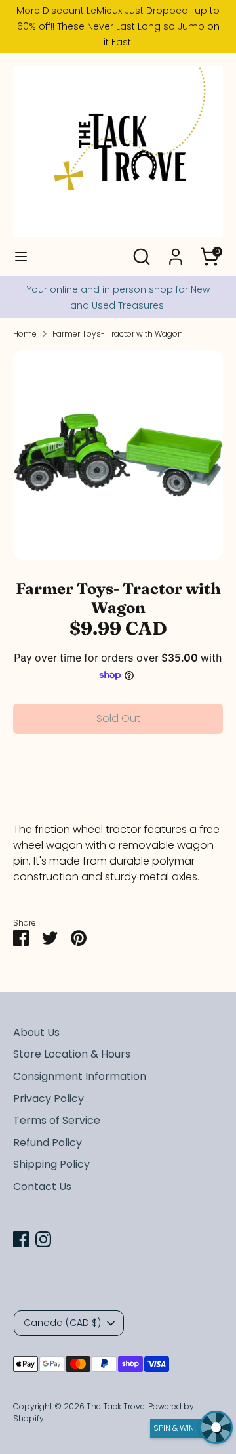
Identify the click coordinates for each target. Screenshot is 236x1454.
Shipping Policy (51, 1164)
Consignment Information (79, 1076)
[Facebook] (21, 1239)
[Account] (176, 251)
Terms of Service (56, 1120)
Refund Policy (47, 1142)
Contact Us (42, 1186)
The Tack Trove (116, 1406)
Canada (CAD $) (62, 1322)
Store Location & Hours (71, 1053)
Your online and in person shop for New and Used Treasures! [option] (118, 297)
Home (25, 333)
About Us (36, 1032)
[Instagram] (43, 1239)
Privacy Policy (48, 1098)
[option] (118, 455)
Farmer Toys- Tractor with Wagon (117, 333)
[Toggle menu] (21, 257)
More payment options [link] (118, 791)
